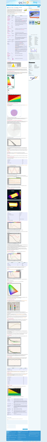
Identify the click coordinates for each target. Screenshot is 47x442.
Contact (22, 5)
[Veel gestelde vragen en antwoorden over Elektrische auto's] (36, 23)
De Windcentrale (30, 65)
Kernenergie (30, 39)
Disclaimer (25, 5)
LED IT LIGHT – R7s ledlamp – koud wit (15, 7)
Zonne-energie (30, 45)
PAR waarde (8, 33)
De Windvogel (35, 65)
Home (7, 5)
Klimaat (35, 39)
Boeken (30, 37)
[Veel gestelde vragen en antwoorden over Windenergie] (30, 23)
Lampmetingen (17, 8)
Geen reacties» (26, 8)
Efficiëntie (8, 27)
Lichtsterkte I (8, 17)
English (38, 5)
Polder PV (30, 67)
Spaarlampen (36, 42)
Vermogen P (8, 22)
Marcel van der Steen (14, 8)
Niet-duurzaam (36, 40)
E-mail (7, 426)
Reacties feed (30, 73)
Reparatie (30, 42)
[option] (34, 14)
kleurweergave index (22, 29)
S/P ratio (8, 37)
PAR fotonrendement (9, 35)
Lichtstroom (8, 26)
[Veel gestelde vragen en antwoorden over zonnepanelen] (33, 23)
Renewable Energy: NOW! (36, 67)
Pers (16, 5)
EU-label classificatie (9, 28)
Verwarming (36, 43)
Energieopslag (30, 38)
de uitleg (21, 67)
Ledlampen (30, 40)
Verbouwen (30, 43)
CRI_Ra (8, 29)
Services (14, 5)
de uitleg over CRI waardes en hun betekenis (20, 314)
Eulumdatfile (21, 42)
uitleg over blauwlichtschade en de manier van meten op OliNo (16, 387)
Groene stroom (36, 38)
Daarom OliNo (10, 5)
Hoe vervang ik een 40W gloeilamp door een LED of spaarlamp (23, 432)
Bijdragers (19, 5)
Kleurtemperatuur (8, 16)
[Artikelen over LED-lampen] (39, 23)
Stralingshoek (8, 20)
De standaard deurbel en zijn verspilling (22, 437)
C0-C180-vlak (23, 20)
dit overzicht (16, 13)
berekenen (16, 153)
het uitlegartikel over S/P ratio (16, 281)
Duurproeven (36, 37)
